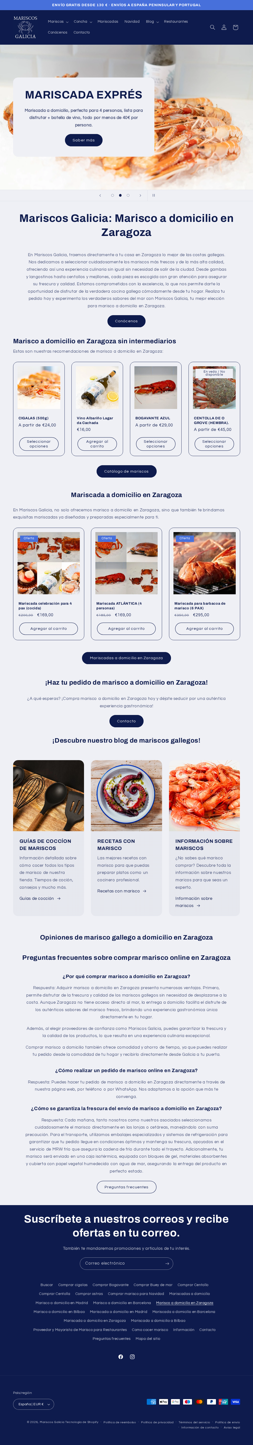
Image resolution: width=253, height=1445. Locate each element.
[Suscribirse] (167, 1263)
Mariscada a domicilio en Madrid (119, 1312)
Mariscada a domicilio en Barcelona (183, 1312)
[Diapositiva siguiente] (140, 195)
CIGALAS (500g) (33, 418)
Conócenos (126, 321)
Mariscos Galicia (52, 1422)
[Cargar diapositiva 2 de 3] (120, 195)
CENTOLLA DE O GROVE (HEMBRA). (211, 420)
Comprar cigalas (73, 1285)
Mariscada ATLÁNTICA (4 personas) (119, 605)
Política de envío (227, 1422)
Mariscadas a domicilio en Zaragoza (126, 658)
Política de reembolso (120, 1422)
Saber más (84, 140)
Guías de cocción (37, 898)
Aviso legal (232, 1427)
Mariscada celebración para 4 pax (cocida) (45, 605)
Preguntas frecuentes (126, 1187)
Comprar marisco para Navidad (136, 1294)
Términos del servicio (194, 1422)
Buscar (47, 1285)
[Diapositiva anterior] (100, 195)
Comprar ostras (89, 1294)
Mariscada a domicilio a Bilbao (158, 1321)
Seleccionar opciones (39, 444)
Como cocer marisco (150, 1330)
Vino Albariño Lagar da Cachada (95, 420)
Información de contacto (200, 1427)
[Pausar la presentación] (153, 195)
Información (183, 1330)
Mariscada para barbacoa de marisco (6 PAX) (200, 605)
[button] (58, 22)
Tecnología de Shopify (81, 1422)
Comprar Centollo (193, 1285)
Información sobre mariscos (193, 902)
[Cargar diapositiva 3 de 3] (128, 195)
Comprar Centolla (54, 1294)
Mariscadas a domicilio (189, 1294)
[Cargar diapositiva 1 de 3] (113, 195)
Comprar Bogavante (111, 1285)
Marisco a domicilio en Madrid (62, 1303)
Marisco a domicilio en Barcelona (122, 1303)
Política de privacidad (157, 1422)
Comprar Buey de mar (153, 1285)
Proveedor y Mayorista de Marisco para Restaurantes (80, 1330)
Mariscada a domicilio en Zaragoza (95, 1321)
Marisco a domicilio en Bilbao (59, 1312)
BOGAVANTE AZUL (152, 418)
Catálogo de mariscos (126, 471)
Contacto (126, 721)
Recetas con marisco (118, 891)
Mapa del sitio (148, 1339)
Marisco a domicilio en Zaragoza (184, 1303)
